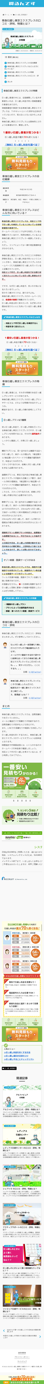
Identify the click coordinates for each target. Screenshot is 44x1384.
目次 (10, 57)
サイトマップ (22, 1361)
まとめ (9, 82)
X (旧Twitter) (35, 672)
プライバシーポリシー (22, 1357)
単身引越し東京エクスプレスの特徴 (20, 72)
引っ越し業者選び (10, 1068)
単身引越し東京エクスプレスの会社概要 (22, 63)
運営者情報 (22, 1353)
